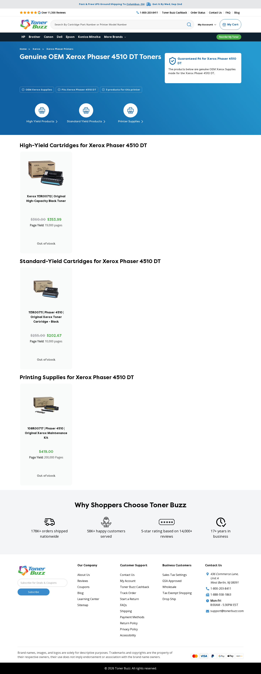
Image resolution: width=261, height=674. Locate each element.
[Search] (189, 24)
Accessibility (128, 646)
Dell (59, 37)
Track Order (128, 604)
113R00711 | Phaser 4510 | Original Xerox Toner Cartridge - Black (46, 320)
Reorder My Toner (229, 36)
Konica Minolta (89, 37)
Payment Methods (132, 628)
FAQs (123, 616)
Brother (34, 37)
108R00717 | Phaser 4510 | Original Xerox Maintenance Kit (46, 440)
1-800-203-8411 (220, 600)
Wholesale (169, 598)
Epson (70, 37)
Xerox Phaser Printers (59, 48)
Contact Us (215, 12)
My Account (206, 24)
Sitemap (82, 616)
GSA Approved (171, 592)
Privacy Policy (129, 640)
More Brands (113, 37)
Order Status (198, 12)
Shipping (126, 622)
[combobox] (122, 24)
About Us (83, 586)
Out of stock (46, 247)
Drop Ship (169, 610)
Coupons (83, 598)
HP (23, 37)
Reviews (82, 592)
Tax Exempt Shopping (177, 604)
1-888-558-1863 (220, 606)
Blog (237, 12)
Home (23, 48)
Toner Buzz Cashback (174, 12)
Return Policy (129, 634)
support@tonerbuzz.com (227, 622)
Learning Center (88, 610)
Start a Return (129, 610)
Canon (48, 37)
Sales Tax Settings (174, 586)
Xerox (36, 48)
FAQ (227, 12)
